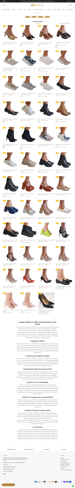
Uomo (25, 9)
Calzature (14, 9)
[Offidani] (37, 5)
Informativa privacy (64, 466)
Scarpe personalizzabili (39, 9)
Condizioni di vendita (64, 459)
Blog (37, 13)
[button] (28, 16)
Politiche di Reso (63, 461)
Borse (30, 9)
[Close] (13, 484)
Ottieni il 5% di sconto (7, 484)
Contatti (61, 468)
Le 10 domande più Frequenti (65, 469)
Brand (20, 9)
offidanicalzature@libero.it (11, 466)
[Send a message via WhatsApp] (73, 486)
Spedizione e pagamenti (64, 464)
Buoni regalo (70, 9)
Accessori (48, 9)
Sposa (63, 9)
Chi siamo (62, 457)
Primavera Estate (6, 9)
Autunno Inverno (56, 9)
